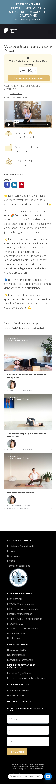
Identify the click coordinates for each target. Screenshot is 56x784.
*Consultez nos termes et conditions (28, 774)
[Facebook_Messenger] (48, 776)
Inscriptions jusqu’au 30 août (28, 19)
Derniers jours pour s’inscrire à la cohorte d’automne (28, 11)
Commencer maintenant (28, 78)
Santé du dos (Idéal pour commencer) (24, 86)
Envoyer (17, 751)
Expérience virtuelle (19, 593)
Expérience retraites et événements (21, 666)
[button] (50, 32)
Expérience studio (18, 644)
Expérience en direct (19, 684)
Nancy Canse (16, 93)
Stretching (20, 165)
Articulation (10, 89)
